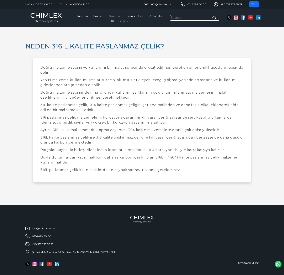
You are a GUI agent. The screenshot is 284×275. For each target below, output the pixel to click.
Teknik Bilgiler (135, 15)
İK (112, 20)
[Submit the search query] (214, 18)
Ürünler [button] (97, 15)
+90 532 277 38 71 (231, 4)
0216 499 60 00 (196, 4)
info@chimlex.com (162, 4)
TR (253, 4)
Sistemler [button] (114, 15)
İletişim (123, 20)
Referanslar (155, 15)
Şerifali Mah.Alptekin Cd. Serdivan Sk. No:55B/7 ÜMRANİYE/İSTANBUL (74, 252)
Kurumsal (82, 15)
